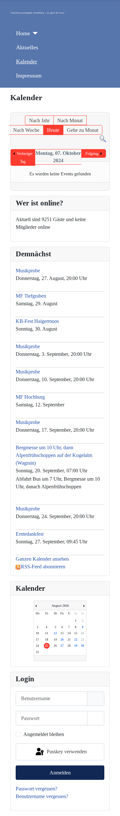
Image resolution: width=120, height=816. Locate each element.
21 (69, 639)
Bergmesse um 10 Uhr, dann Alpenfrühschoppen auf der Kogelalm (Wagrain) (54, 455)
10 (37, 633)
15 (75, 633)
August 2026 (60, 605)
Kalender (26, 61)
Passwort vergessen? (36, 788)
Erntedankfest (30, 534)
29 (75, 645)
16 (82, 633)
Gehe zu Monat (82, 130)
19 (55, 639)
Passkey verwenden (66, 751)
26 (55, 645)
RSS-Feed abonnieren (43, 566)
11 (46, 633)
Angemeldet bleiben (43, 734)
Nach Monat (70, 120)
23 (82, 639)
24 (37, 645)
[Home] (34, 33)
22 (75, 639)
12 (55, 633)
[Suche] (103, 138)
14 (69, 633)
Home (23, 33)
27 (62, 645)
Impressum (29, 75)
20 (62, 639)
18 (46, 639)
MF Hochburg (30, 397)
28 (69, 645)
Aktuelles (27, 47)
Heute (53, 130)
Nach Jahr (39, 120)
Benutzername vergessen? (42, 796)
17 (37, 639)
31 (37, 652)
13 (62, 633)
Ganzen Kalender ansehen (42, 559)
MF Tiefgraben (31, 296)
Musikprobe (28, 270)
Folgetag (92, 153)
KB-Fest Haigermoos (37, 321)
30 (82, 645)
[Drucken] (105, 108)
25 (46, 645)
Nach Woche (26, 130)
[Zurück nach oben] (109, 804)
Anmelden (60, 772)
